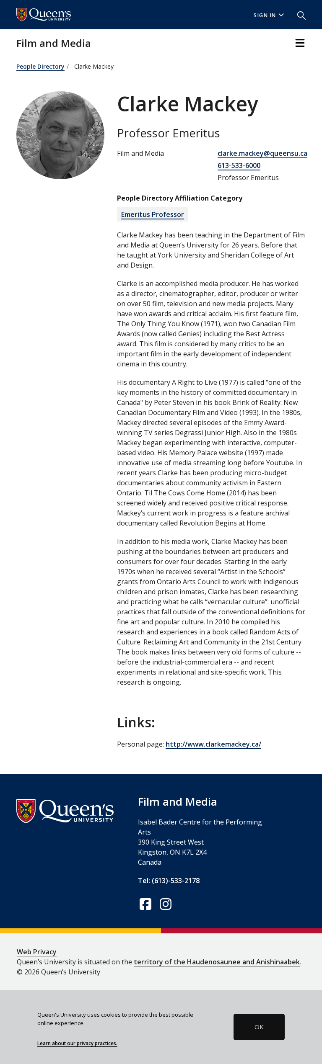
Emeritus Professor (152, 214)
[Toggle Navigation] (300, 43)
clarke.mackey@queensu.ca (262, 153)
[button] (298, 14)
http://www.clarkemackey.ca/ (213, 744)
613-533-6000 (239, 165)
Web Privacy (37, 951)
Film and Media (53, 43)
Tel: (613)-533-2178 (169, 880)
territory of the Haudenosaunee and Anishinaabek (217, 961)
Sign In (265, 15)
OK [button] (259, 1027)
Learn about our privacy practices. (77, 1043)
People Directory (40, 66)
